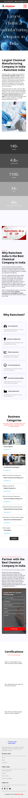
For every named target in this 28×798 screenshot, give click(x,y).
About (3, 760)
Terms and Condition (7, 778)
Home (3, 757)
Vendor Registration (6, 770)
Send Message (14, 628)
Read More (7, 449)
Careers (4, 773)
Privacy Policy (5, 776)
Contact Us (4, 762)
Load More (14, 538)
